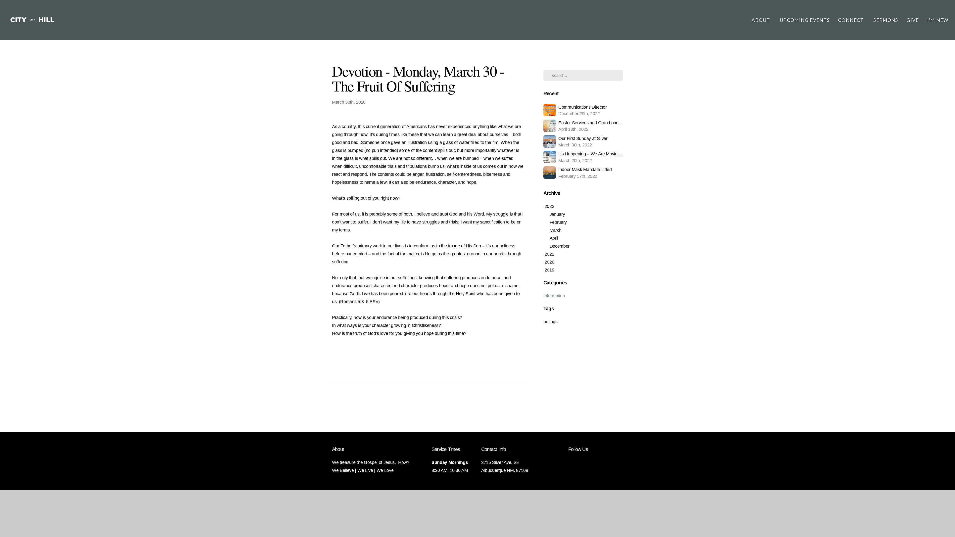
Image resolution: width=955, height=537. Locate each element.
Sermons (885, 20)
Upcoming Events (805, 20)
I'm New (937, 20)
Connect (851, 20)
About (761, 20)
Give (913, 20)
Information (554, 295)
